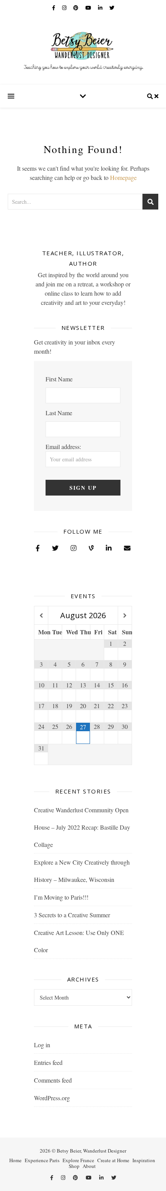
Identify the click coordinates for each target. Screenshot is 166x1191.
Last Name (59, 413)
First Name (59, 379)
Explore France (78, 1160)
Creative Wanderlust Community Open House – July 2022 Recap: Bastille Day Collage (82, 827)
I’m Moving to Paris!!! (61, 897)
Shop (74, 1166)
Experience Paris (42, 1160)
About (89, 1166)
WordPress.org (52, 1098)
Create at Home (113, 1160)
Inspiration (143, 1160)
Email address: (63, 446)
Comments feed (53, 1080)
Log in (42, 1045)
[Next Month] (125, 616)
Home (15, 1160)
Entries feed (48, 1062)
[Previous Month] (41, 616)
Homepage (123, 177)
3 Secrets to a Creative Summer (72, 915)
